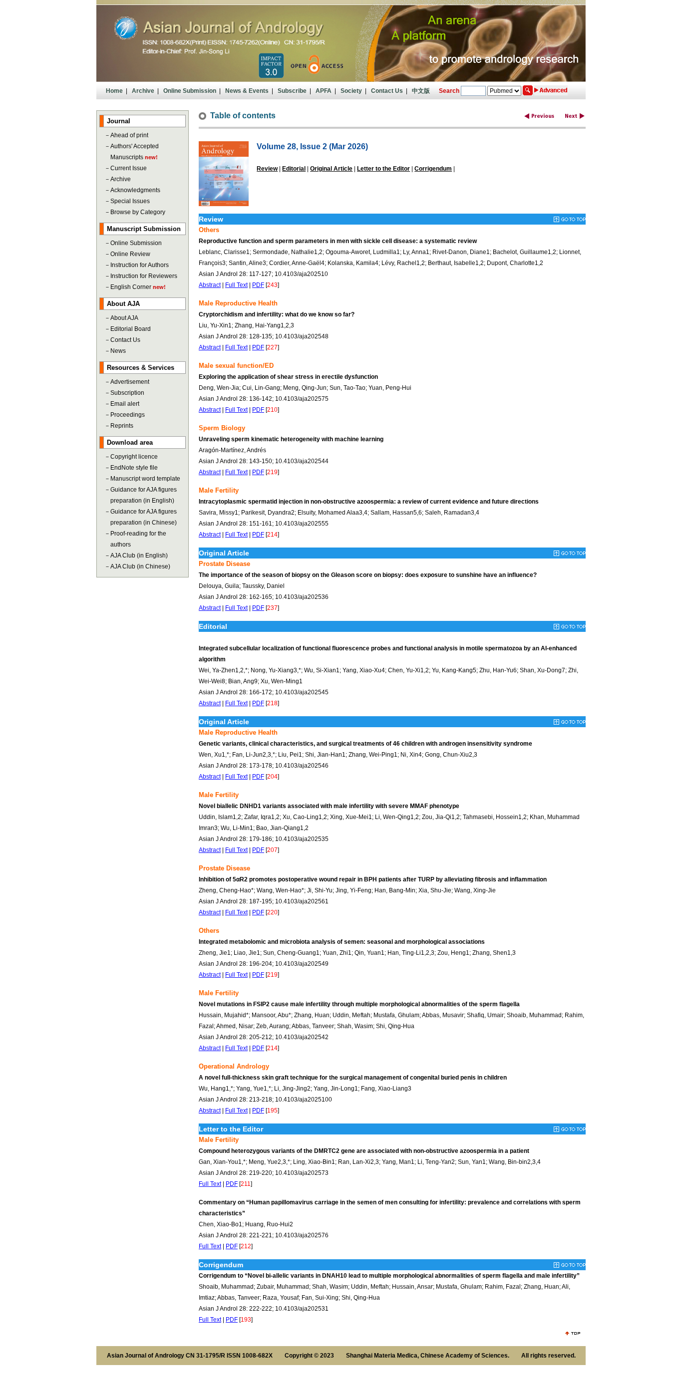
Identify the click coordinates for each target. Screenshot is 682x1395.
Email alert (124, 403)
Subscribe (292, 90)
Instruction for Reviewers (143, 276)
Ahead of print (129, 135)
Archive (143, 90)
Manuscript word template (145, 478)
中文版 (421, 90)
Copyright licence (134, 456)
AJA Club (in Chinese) (140, 566)
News (118, 350)
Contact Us (387, 90)
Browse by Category (137, 212)
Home (114, 90)
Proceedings (127, 414)
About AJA (124, 317)
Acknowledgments (135, 190)
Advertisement (129, 381)
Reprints (121, 425)
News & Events (247, 90)
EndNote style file (134, 467)
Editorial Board (130, 328)
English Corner (130, 286)
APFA (324, 90)
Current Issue (128, 168)
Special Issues (130, 201)
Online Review (130, 254)
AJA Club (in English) (139, 555)
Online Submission (189, 90)
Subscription (127, 392)
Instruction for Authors (139, 265)
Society (351, 90)
